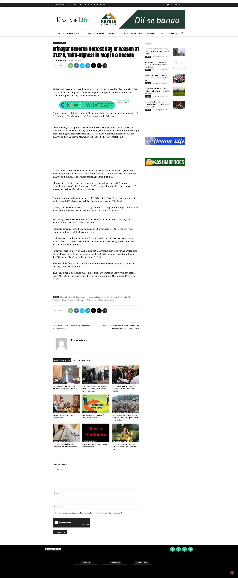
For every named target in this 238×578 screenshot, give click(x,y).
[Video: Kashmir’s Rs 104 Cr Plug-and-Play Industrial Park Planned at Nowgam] (179, 91)
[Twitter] (172, 4)
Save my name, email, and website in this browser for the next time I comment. (88, 513)
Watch (148, 43)
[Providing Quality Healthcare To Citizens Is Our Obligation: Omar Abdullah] (125, 374)
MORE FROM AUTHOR (81, 360)
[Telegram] (87, 65)
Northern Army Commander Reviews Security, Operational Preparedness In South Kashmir (125, 417)
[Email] (99, 65)
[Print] (104, 65)
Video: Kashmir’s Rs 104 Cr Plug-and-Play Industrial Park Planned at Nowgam (157, 91)
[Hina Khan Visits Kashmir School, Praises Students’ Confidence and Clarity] (125, 433)
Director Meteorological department (72, 297)
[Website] (175, 4)
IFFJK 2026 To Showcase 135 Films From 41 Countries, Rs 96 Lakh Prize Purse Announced (95, 388)
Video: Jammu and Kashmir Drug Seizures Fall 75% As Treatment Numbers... (156, 64)
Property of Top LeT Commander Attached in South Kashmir (71, 327)
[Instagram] (168, 4)
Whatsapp (99, 105)
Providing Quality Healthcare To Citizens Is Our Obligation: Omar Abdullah (123, 388)
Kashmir (57, 300)
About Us (86, 563)
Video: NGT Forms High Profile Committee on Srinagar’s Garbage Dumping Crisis (120, 327)
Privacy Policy (142, 563)
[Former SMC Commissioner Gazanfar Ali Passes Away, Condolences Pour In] (66, 374)
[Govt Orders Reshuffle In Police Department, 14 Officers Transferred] (66, 433)
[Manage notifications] (232, 573)
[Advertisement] (95, 79)
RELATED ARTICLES (62, 360)
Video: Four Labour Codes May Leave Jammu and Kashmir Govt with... (156, 77)
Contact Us (115, 563)
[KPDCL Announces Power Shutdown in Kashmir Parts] (95, 433)
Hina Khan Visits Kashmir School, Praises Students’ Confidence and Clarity (124, 446)
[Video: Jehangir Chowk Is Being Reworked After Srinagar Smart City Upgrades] (179, 52)
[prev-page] (54, 454)
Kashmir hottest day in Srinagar (73, 300)
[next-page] (58, 454)
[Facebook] (164, 4)
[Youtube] (183, 4)
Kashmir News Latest (106, 300)
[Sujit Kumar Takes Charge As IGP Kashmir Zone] (66, 404)
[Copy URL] (93, 65)
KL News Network (61, 60)
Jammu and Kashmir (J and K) (98, 297)
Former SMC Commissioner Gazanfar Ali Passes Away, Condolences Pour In (66, 388)
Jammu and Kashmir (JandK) (120, 297)
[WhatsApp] (179, 4)
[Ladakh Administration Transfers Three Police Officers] (95, 404)
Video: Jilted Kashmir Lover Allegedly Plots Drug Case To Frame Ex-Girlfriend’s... (157, 104)
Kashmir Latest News (59, 43)
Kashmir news (92, 300)
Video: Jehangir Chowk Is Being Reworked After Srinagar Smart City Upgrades (157, 51)
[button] (182, 33)
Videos (148, 56)
